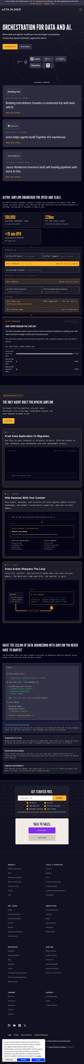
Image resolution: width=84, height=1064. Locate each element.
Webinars (11, 964)
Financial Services (52, 910)
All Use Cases (12, 936)
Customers (12, 1001)
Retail (48, 919)
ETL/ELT (11, 923)
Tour (9, 895)
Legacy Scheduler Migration (55, 890)
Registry (49, 873)
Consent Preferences (41, 1035)
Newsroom (11, 1005)
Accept (38, 1059)
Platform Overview (14, 869)
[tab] (42, 263)
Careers (10, 1010)
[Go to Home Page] (40, 10)
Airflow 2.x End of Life (53, 973)
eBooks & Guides (13, 955)
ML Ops (10, 927)
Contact (10, 1014)
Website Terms (44, 812)
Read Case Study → (14, 113)
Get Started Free (10, 46)
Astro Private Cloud (14, 882)
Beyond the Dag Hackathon (17, 977)
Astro (10, 873)
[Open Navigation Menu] (80, 9)
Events (10, 968)
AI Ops (10, 910)
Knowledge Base (51, 996)
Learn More (8, 421)
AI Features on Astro (15, 877)
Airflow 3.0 (49, 960)
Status (48, 1001)
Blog (9, 960)
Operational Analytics (15, 932)
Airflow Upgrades (52, 964)
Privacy (16, 1035)
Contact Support (51, 1005)
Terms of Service (26, 1035)
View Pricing (42, 837)
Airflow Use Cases (52, 968)
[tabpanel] (42, 346)
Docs (47, 877)
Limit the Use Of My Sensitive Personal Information (54, 1041)
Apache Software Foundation (57, 1047)
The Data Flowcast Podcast (17, 973)
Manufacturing (51, 923)
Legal (9, 1035)
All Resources (12, 982)
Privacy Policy (35, 812)
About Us (11, 996)
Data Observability (14, 914)
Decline (23, 1059)
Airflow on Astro (51, 955)
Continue (59, 798)
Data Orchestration (14, 919)
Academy (11, 951)
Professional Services (53, 882)
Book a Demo (25, 46)
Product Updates (51, 886)
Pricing (10, 890)
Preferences (9, 1059)
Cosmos (49, 869)
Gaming (48, 914)
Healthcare (49, 927)
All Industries (50, 932)
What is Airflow (51, 951)
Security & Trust (13, 886)
